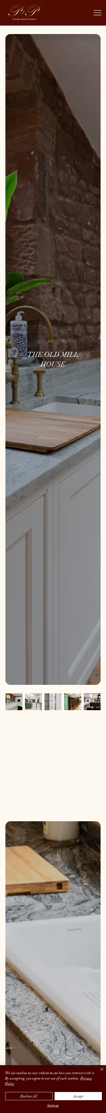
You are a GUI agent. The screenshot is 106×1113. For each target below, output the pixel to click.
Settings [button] (53, 1105)
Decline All (28, 1096)
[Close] (99, 1072)
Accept (78, 1096)
